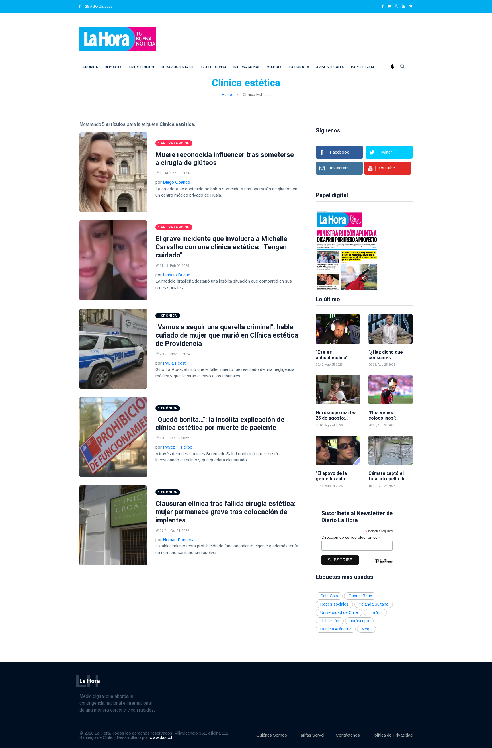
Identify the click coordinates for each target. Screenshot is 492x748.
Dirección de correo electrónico (351, 537)
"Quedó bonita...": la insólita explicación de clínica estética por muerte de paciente (219, 424)
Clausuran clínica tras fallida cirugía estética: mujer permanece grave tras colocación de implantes (225, 512)
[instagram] (396, 7)
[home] (117, 38)
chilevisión (329, 620)
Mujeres (274, 67)
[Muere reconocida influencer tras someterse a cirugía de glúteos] (113, 172)
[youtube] (403, 7)
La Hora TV (299, 67)
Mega (367, 629)
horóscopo (359, 620)
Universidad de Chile (339, 612)
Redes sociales (334, 604)
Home (227, 94)
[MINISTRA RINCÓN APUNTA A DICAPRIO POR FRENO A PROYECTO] (347, 250)
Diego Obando (176, 182)
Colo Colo (329, 596)
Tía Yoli (375, 612)
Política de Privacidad (392, 735)
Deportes (113, 67)
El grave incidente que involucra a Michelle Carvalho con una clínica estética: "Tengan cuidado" (221, 247)
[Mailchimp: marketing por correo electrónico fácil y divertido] (383, 565)
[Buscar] (402, 67)
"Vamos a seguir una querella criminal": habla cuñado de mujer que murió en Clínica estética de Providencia (226, 335)
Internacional (246, 67)
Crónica (90, 67)
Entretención (141, 67)
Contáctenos (348, 735)
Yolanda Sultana (373, 604)
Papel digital (363, 67)
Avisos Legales (330, 67)
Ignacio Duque (176, 274)
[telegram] (410, 7)
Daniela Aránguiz (335, 629)
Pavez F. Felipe (177, 447)
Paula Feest (174, 363)
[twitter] (389, 7)
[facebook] (382, 7)
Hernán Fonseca (178, 539)
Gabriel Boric (360, 596)
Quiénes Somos (271, 735)
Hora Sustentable (177, 67)
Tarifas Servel (311, 735)
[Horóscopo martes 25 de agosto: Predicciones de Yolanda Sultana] (338, 389)
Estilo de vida (214, 67)
